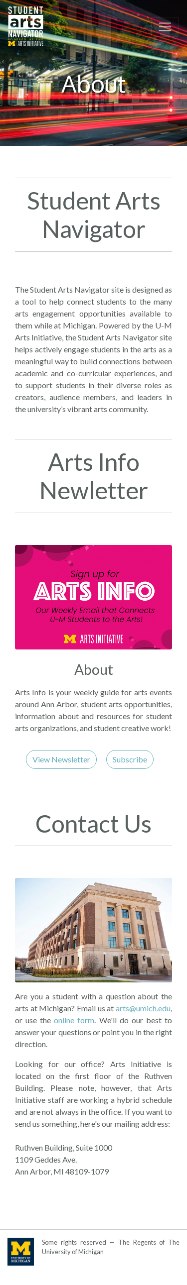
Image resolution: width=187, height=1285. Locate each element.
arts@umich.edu (143, 1008)
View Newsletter (61, 759)
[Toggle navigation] (165, 27)
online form (74, 1020)
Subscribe (130, 759)
